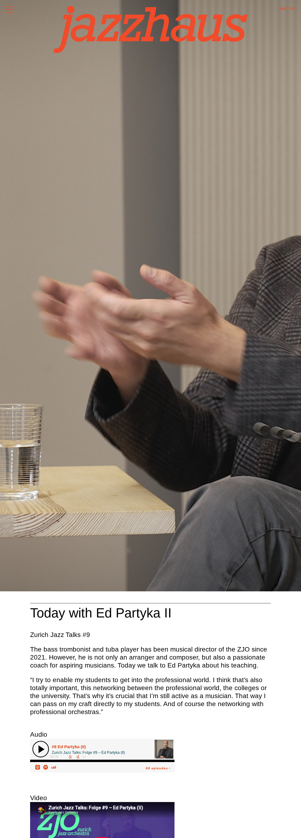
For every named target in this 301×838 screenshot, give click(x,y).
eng (282, 8)
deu (292, 8)
